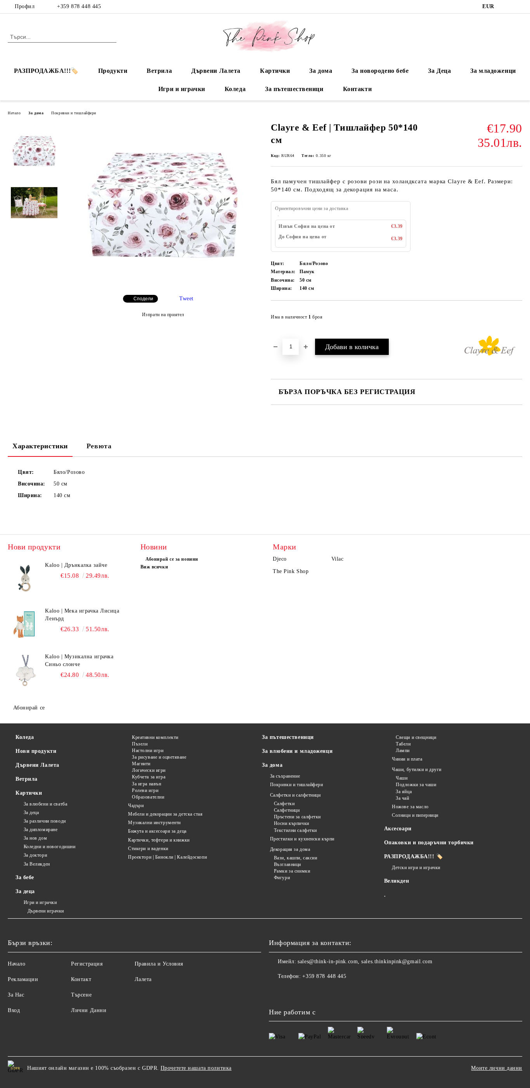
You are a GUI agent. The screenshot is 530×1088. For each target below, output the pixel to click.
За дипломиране (40, 829)
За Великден (37, 864)
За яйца (404, 791)
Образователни (148, 797)
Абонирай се (29, 708)
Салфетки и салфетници (295, 795)
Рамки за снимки (292, 871)
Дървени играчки (46, 911)
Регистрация (86, 964)
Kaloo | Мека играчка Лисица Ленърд (82, 614)
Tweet (186, 298)
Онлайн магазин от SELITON (265, 1084)
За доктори (35, 855)
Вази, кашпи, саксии (295, 858)
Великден (396, 881)
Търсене (81, 995)
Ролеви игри (145, 790)
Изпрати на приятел (163, 314)
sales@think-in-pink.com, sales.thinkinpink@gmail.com (365, 961)
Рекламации (23, 979)
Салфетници (287, 810)
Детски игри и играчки (416, 867)
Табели (403, 744)
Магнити (141, 763)
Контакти (357, 89)
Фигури (282, 877)
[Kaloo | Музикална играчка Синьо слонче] (25, 670)
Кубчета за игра (148, 777)
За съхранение (285, 776)
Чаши (401, 778)
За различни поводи (45, 821)
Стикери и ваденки (148, 848)
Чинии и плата (407, 759)
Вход (14, 1010)
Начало (14, 113)
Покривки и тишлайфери (73, 113)
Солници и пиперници (415, 815)
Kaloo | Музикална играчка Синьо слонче (79, 660)
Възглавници (287, 864)
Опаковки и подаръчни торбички (429, 842)
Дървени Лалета (216, 70)
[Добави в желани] (516, 319)
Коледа (235, 89)
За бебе (25, 877)
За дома (320, 70)
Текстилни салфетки (295, 830)
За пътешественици (294, 89)
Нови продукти (36, 751)
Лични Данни (88, 1010)
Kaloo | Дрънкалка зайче (76, 565)
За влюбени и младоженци (297, 751)
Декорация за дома (290, 849)
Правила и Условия (159, 964)
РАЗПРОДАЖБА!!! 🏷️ (413, 856)
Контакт (81, 979)
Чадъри (136, 805)
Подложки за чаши (416, 784)
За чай (402, 798)
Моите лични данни (496, 1068)
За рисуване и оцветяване (159, 757)
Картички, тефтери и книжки (159, 840)
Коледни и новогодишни (49, 846)
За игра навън (146, 784)
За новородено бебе (380, 70)
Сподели (143, 298)
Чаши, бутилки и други (417, 769)
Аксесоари (398, 828)
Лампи (403, 750)
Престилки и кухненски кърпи (302, 839)
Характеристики (40, 446)
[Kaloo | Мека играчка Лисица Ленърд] (25, 624)
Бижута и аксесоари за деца (157, 831)
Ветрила (159, 70)
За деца (31, 812)
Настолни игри (147, 750)
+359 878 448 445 (79, 6)
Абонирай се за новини (171, 559)
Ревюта (99, 446)
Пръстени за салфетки (297, 816)
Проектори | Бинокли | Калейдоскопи (167, 857)
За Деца (439, 70)
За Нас (16, 995)
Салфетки (284, 803)
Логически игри (149, 770)
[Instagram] (518, 6)
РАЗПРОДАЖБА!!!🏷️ (46, 70)
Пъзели (139, 744)
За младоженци (493, 70)
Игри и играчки (181, 89)
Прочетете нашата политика (196, 1068)
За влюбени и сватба (45, 804)
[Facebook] (506, 6)
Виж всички (154, 567)
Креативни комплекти (155, 737)
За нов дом (35, 838)
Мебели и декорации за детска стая (165, 814)
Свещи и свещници (416, 737)
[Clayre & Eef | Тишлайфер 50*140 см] (162, 282)
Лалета (143, 979)
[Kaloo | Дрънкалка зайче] (25, 578)
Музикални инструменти (154, 822)
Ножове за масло (410, 806)
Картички (275, 70)
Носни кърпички (291, 823)
